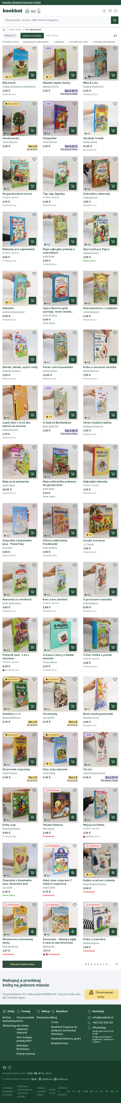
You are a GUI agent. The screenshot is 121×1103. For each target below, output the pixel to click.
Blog (54, 1017)
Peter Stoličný (50, 142)
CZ (68, 1091)
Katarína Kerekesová (93, 86)
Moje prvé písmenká (16, 481)
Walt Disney (49, 828)
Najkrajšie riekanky (95, 481)
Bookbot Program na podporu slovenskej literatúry (64, 1030)
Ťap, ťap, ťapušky (54, 193)
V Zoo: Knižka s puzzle (97, 654)
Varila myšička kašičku (97, 422)
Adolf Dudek (49, 773)
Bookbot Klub (59, 1043)
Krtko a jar (9, 824)
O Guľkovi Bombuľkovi (57, 422)
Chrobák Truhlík (93, 138)
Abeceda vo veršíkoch (17, 599)
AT (73, 1091)
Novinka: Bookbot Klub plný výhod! (22, 2)
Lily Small (7, 548)
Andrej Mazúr (9, 485)
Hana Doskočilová (11, 828)
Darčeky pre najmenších (35, 42)
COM (85, 1091)
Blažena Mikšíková (11, 718)
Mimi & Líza (90, 82)
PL (117, 1091)
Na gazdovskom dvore (17, 193)
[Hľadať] (114, 20)
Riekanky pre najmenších (19, 249)
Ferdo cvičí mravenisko (58, 367)
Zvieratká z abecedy (96, 193)
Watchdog (9, 1025)
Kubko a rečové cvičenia (99, 880)
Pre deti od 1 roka (79, 42)
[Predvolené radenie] (114, 35)
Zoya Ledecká (50, 662)
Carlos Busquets (91, 312)
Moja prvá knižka (93, 824)
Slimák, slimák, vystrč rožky (20, 367)
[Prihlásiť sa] (104, 11)
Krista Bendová (90, 603)
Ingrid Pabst (49, 256)
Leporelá (59, 42)
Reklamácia (44, 1017)
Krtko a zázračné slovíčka (99, 367)
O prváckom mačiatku (97, 599)
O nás (54, 1022)
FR (107, 1091)
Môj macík (9, 82)
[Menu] (115, 11)
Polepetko (50, 138)
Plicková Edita (50, 548)
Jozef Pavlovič (10, 142)
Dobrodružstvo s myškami (100, 308)
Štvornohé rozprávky (16, 769)
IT (96, 1091)
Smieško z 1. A (11, 713)
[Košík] (110, 11)
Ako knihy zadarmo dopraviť (23, 1029)
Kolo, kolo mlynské (55, 769)
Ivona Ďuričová (90, 197)
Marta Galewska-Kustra (94, 884)
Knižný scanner (26, 1053)
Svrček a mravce (94, 540)
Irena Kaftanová (10, 946)
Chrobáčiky (50, 713)
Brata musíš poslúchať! (98, 713)
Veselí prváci (11, 138)
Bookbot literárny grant (66, 1038)
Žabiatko (8, 308)
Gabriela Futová (51, 86)
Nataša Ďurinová (91, 371)
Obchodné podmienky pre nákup (8, 1091)
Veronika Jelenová (11, 371)
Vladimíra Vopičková (93, 426)
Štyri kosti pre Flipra (96, 249)
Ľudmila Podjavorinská (13, 312)
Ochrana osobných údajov (42, 1091)
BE (112, 1091)
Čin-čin (87, 769)
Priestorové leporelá (104, 42)
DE (79, 1091)
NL (101, 1091)
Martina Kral (49, 946)
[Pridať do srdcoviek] (34, 48)
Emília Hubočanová (12, 603)
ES (91, 1091)
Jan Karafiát (49, 718)
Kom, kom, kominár (55, 599)
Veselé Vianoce (53, 824)
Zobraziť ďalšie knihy (22, 964)
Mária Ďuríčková (50, 426)
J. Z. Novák (88, 544)
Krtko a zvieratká (94, 939)
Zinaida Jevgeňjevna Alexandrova (19, 86)
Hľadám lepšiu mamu (56, 82)
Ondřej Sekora (90, 142)
